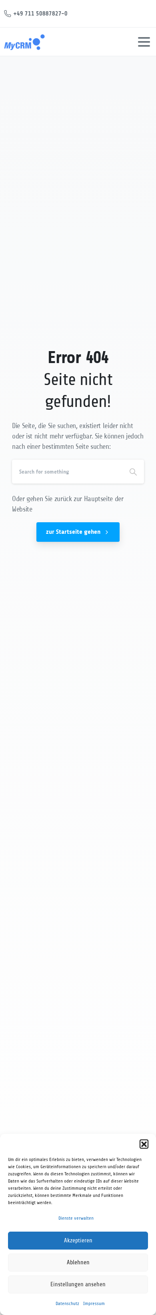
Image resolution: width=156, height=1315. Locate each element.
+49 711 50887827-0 (40, 13)
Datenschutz (67, 1303)
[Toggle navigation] (144, 42)
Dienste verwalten (76, 1218)
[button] (144, 1144)
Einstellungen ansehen (78, 1284)
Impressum (94, 1303)
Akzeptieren (78, 1240)
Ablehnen (78, 1262)
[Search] (133, 472)
